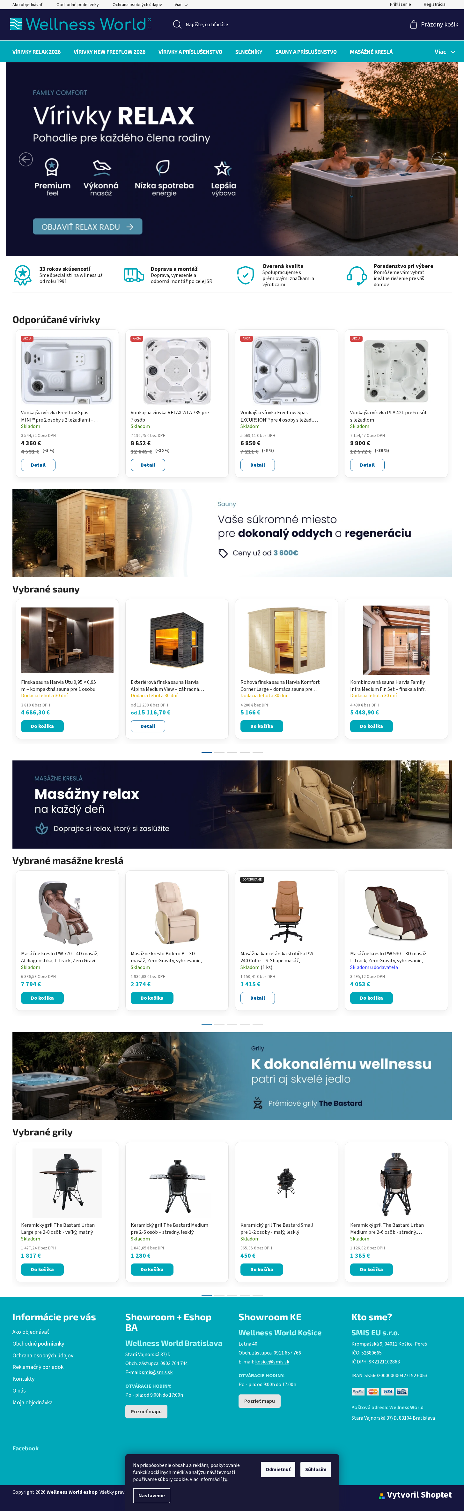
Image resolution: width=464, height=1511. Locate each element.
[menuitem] (36, 52)
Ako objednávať (27, 5)
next (447, 674)
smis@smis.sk (157, 1372)
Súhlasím (316, 1469)
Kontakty (23, 1379)
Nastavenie (151, 1495)
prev (17, 674)
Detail (38, 465)
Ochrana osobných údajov (137, 5)
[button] (26, 159)
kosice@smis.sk (272, 1361)
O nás (19, 1391)
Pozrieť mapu (146, 1411)
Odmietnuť (278, 1469)
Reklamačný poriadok (37, 1367)
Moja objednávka (32, 1403)
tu (225, 1479)
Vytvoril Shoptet (419, 1495)
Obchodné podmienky (77, 5)
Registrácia (435, 4)
